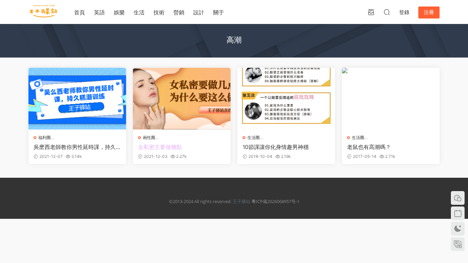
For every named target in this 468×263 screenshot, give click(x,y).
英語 (99, 12)
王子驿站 (241, 201)
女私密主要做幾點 (160, 146)
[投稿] (371, 12)
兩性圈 (149, 137)
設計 (198, 12)
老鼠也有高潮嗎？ (369, 146)
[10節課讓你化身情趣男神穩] (286, 98)
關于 (218, 12)
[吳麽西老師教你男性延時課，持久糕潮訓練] (77, 98)
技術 (158, 12)
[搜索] (386, 12)
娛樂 (119, 12)
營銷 (178, 12)
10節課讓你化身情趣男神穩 (276, 146)
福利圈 (44, 137)
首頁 (79, 12)
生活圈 (253, 137)
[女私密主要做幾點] (182, 98)
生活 (139, 12)
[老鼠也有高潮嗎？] (391, 98)
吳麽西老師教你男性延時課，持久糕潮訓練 (75, 146)
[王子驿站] (43, 12)
